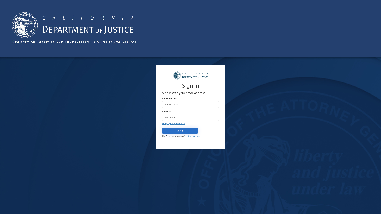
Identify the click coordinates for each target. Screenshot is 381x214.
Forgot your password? (173, 123)
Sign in (180, 130)
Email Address (169, 98)
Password (167, 111)
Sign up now (194, 135)
